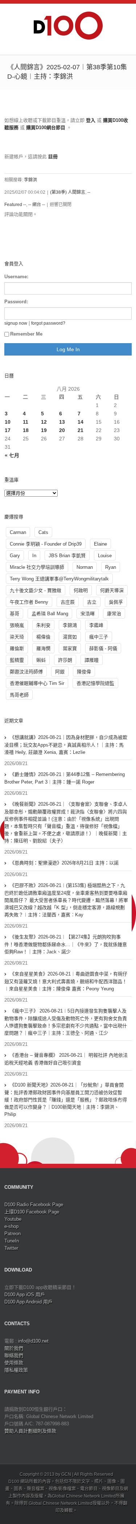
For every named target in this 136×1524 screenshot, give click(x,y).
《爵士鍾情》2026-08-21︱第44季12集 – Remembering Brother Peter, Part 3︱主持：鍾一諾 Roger (64, 778)
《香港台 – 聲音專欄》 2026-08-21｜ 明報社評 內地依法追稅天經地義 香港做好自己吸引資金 (66, 1058)
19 (44, 430)
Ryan (110, 567)
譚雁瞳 (92, 660)
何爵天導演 (112, 590)
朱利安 (43, 625)
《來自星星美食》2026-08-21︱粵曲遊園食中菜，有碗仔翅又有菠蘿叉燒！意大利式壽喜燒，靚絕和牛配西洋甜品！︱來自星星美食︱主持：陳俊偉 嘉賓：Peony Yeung (65, 981)
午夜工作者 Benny (29, 602)
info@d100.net (33, 1341)
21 (80, 430)
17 (8, 430)
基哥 (14, 613)
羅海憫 (43, 648)
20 (62, 430)
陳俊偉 (84, 671)
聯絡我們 (13, 1355)
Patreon (12, 1233)
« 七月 (12, 455)
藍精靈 (17, 660)
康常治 (114, 613)
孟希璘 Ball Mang (50, 613)
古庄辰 (68, 602)
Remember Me (26, 334)
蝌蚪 (41, 660)
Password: (16, 301)
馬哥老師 (19, 695)
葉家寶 (70, 648)
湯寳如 (70, 637)
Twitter (11, 1248)
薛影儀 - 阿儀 (103, 648)
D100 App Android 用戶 (28, 1302)
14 (80, 422)
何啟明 (81, 590)
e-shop (11, 1226)
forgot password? (48, 323)
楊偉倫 (43, 637)
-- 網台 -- (36, 204)
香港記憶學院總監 (95, 683)
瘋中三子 (98, 637)
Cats (43, 532)
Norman (85, 567)
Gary (15, 555)
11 (25, 422)
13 (62, 422)
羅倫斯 (17, 648)
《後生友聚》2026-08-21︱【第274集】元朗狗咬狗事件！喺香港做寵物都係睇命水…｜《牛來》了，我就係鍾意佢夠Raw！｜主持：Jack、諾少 (65, 944)
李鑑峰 (96, 625)
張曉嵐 (17, 625)
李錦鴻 (70, 625)
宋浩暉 (88, 613)
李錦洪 (30, 179)
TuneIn (11, 1241)
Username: (16, 276)
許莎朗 (65, 660)
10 (8, 422)
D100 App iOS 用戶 (24, 1294)
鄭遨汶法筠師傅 (26, 671)
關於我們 (13, 1348)
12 (44, 422)
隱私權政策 (16, 1370)
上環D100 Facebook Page (31, 1212)
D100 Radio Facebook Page (33, 1204)
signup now (15, 323)
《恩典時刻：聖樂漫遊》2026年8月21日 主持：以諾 (64, 863)
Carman (18, 532)
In (34, 555)
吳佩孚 (116, 602)
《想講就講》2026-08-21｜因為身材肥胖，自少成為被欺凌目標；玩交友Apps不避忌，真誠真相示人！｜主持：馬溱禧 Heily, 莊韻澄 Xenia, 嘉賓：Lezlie (65, 745)
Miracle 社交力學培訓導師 (37, 567)
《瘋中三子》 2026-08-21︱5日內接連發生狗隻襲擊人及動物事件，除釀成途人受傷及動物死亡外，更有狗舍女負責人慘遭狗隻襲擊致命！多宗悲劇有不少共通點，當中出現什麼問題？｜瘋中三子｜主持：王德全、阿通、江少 (65, 1022)
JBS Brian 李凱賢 (67, 555)
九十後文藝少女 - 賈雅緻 (35, 590)
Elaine (100, 544)
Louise (105, 555)
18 (26, 430)
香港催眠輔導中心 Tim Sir (37, 683)
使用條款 (13, 1362)
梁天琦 (17, 637)
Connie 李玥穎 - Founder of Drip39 (46, 544)
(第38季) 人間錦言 (67, 192)
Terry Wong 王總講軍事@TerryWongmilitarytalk (59, 579)
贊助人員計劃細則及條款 (30, 1431)
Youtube (12, 1219)
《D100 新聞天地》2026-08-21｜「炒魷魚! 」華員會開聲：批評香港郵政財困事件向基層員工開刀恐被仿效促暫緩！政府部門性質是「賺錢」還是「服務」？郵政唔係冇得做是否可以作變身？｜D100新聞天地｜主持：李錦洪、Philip (65, 1099)
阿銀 (60, 671)
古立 (91, 602)
